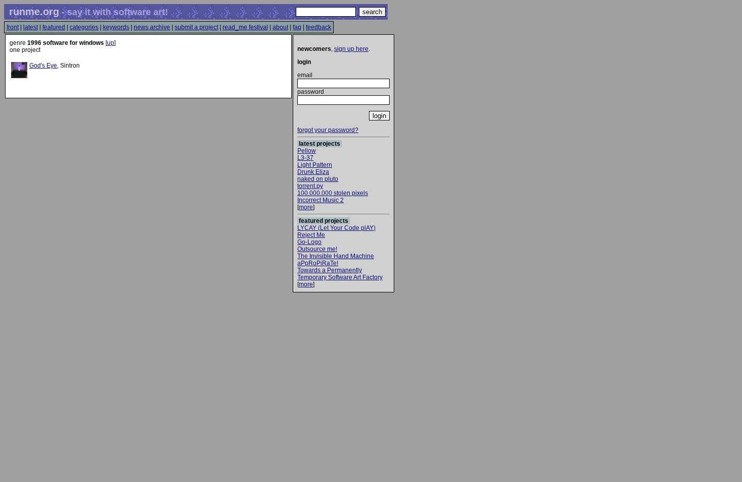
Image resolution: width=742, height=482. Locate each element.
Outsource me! (317, 249)
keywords (116, 27)
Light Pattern (314, 164)
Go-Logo (309, 242)
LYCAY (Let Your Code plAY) (336, 227)
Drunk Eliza (313, 171)
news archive (152, 27)
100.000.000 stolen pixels (332, 193)
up (110, 42)
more (306, 207)
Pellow (306, 150)
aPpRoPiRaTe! (317, 263)
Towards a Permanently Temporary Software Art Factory (340, 274)
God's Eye (43, 65)
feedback (318, 27)
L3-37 (305, 157)
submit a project (196, 27)
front (13, 27)
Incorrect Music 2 (320, 200)
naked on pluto (317, 179)
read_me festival (245, 27)
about (280, 27)
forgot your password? (327, 130)
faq (297, 27)
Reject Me (311, 234)
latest (30, 27)
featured (53, 27)
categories (84, 27)
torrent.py (310, 186)
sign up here (351, 48)
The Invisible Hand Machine (335, 256)
